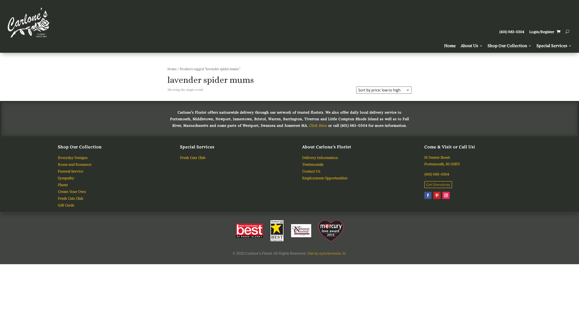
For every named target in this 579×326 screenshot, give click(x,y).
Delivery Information (320, 158)
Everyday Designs (73, 158)
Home (450, 46)
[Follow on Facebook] (428, 195)
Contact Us (311, 171)
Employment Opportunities (324, 178)
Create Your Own (72, 192)
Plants (63, 185)
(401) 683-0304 (511, 32)
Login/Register (541, 32)
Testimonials (312, 165)
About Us (469, 46)
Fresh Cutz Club (70, 199)
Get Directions (438, 184)
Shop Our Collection (507, 46)
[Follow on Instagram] (446, 195)
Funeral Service (70, 171)
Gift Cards (66, 205)
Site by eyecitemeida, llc (326, 253)
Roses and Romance (74, 165)
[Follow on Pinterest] (437, 195)
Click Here (318, 125)
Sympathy (66, 178)
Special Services (551, 46)
